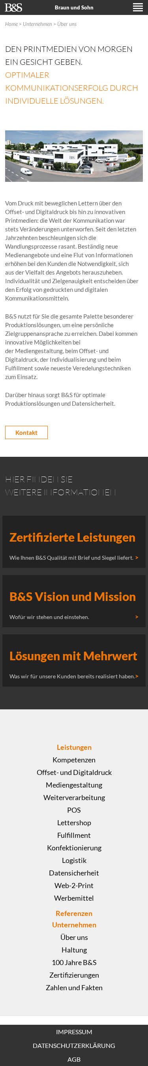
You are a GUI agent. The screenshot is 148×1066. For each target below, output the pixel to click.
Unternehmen (37, 24)
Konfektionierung (74, 847)
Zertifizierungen (74, 975)
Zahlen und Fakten (74, 987)
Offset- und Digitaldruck (74, 772)
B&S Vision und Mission (72, 596)
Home (11, 24)
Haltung (74, 949)
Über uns (67, 24)
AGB (74, 1059)
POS (74, 810)
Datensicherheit (74, 872)
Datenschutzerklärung (74, 1045)
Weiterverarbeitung (74, 797)
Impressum (74, 1031)
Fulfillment (74, 835)
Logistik (74, 860)
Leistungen (74, 747)
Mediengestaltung (74, 784)
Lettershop (74, 822)
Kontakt (26, 432)
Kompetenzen (74, 759)
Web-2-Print (74, 885)
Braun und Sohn (74, 7)
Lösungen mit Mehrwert (73, 655)
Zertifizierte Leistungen (72, 537)
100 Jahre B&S (74, 962)
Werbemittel (74, 898)
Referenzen (74, 913)
